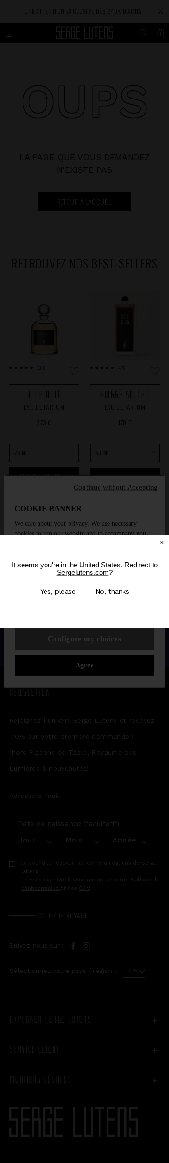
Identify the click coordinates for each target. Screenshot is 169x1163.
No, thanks (112, 591)
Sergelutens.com (83, 572)
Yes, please (58, 591)
